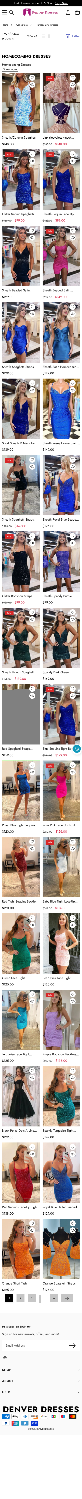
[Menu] (4, 12)
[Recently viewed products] (77, 749)
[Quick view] (32, 85)
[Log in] (67, 12)
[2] (49, 36)
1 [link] (9, 1298)
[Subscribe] (72, 1345)
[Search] (11, 12)
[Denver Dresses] (40, 12)
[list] (43, 36)
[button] (77, 758)
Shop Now (61, 3)
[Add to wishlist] (32, 78)
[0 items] (77, 12)
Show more (10, 69)
